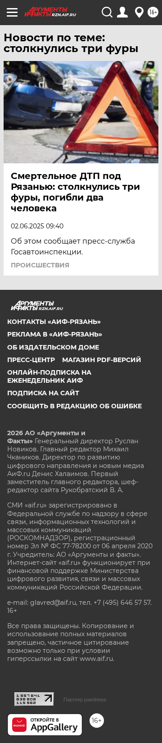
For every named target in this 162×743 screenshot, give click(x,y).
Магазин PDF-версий (101, 360)
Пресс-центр (31, 360)
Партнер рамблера (84, 699)
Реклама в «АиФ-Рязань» (54, 334)
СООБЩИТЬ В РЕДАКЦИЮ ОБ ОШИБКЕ (74, 406)
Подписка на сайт (43, 393)
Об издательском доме (53, 347)
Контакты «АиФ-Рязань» (54, 322)
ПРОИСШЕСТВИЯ (40, 265)
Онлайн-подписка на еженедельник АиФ (49, 376)
